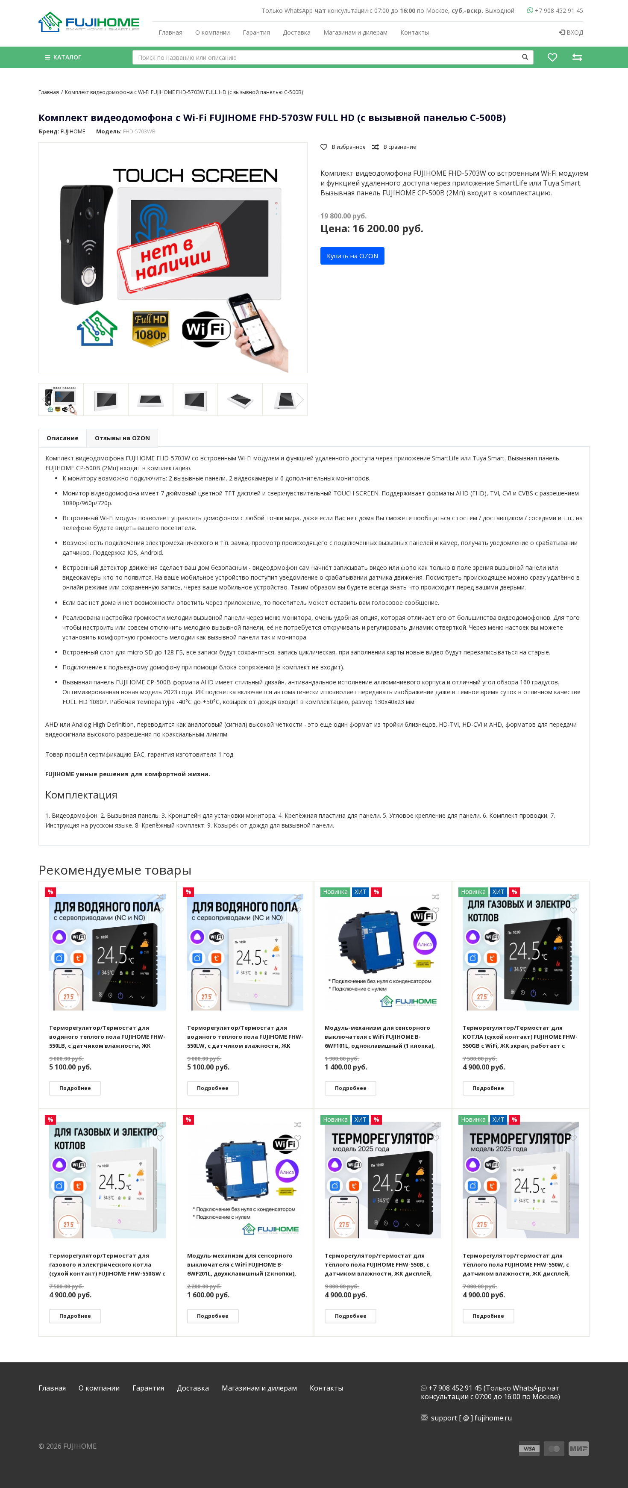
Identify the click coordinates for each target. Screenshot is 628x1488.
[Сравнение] (577, 57)
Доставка (297, 32)
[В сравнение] (394, 146)
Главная (170, 32)
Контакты (414, 32)
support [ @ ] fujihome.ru (470, 1418)
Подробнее (75, 1088)
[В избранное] (343, 146)
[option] (60, 399)
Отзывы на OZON (122, 438)
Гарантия (256, 32)
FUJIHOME (73, 131)
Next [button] (299, 399)
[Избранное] (552, 57)
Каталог (65, 57)
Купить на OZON (352, 255)
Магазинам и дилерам (355, 32)
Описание (63, 438)
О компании (212, 32)
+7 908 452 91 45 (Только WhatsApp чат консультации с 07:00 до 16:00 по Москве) (490, 1392)
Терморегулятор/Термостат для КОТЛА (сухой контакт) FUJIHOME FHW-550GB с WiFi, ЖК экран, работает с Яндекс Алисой (520, 1037)
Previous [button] (47, 399)
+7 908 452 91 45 (558, 10)
